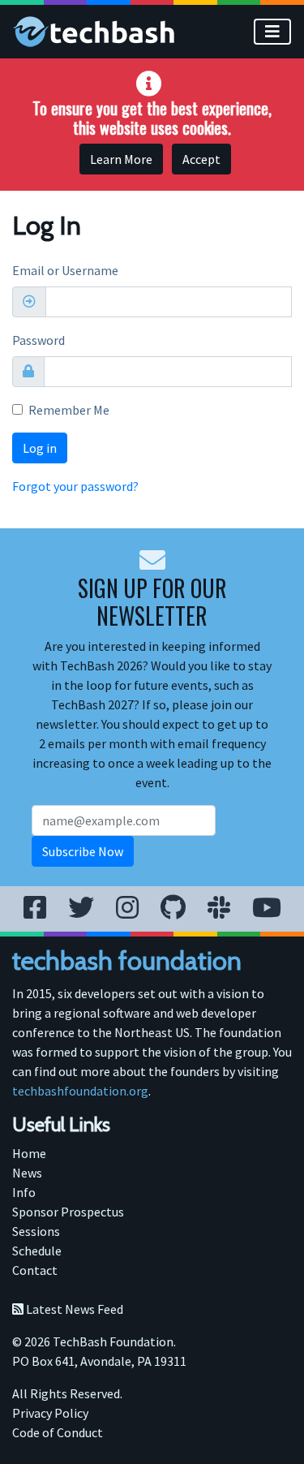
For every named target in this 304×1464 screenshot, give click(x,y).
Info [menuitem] (24, 1192)
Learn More (121, 159)
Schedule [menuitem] (37, 1250)
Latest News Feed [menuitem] (73, 1309)
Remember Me (68, 410)
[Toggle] (272, 32)
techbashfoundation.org (80, 1091)
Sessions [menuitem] (36, 1231)
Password (38, 340)
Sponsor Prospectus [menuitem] (68, 1211)
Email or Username (65, 270)
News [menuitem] (27, 1173)
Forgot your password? (75, 486)
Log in (40, 448)
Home (29, 1153)
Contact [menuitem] (35, 1270)
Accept (201, 159)
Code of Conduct (57, 1432)
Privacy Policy (50, 1413)
